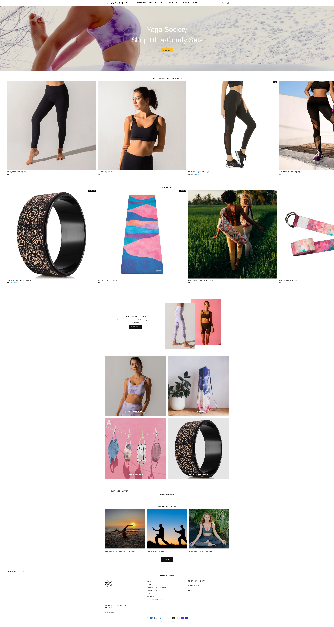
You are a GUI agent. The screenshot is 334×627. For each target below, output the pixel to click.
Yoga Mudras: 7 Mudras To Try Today (200, 551)
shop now (135, 327)
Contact (150, 597)
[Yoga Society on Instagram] (189, 590)
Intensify (107, 611)
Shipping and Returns (156, 587)
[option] (167, 38)
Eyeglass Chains (155, 2)
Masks (178, 2)
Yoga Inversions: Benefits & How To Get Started (120, 551)
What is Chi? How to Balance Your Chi (159, 551)
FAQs (149, 584)
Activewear (141, 2)
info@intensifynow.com (109, 612)
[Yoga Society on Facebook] (192, 590)
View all (167, 559)
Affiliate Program (155, 600)
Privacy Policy (153, 590)
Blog (195, 2)
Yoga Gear (169, 2)
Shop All (186, 2)
